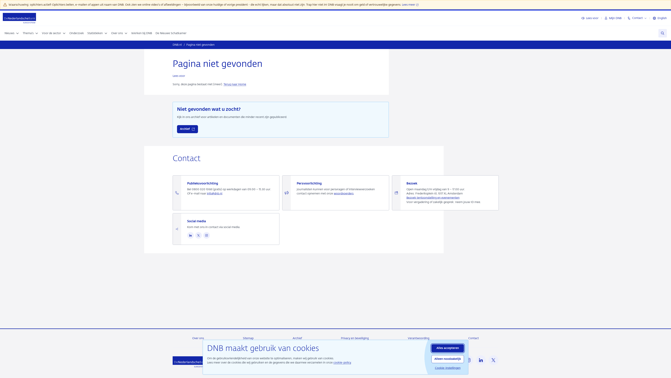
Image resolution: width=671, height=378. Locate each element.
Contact (473, 338)
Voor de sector (51, 33)
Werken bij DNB (141, 33)
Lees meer (409, 4)
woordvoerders (343, 193)
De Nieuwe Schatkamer (171, 33)
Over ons (117, 33)
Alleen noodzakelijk (447, 359)
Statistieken (95, 33)
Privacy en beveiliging (355, 338)
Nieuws (9, 33)
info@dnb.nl (214, 193)
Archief (297, 338)
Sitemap (248, 338)
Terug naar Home (234, 84)
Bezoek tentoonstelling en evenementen (433, 197)
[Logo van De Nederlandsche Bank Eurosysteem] (19, 18)
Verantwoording (418, 338)
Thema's (28, 33)
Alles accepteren (447, 348)
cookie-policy (342, 362)
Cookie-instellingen (448, 368)
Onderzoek (76, 33)
